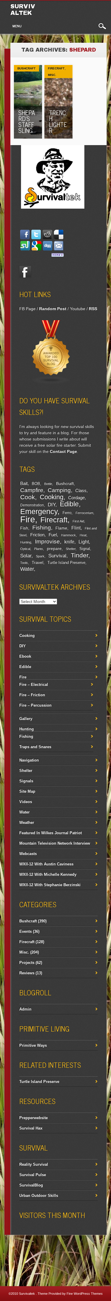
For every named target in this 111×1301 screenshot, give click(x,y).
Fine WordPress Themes (85, 1293)
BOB (36, 484)
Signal (84, 549)
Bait (24, 483)
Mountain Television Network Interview (54, 843)
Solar (25, 556)
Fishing (41, 527)
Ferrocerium (84, 513)
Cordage (76, 497)
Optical (25, 548)
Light (83, 541)
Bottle (48, 484)
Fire (27, 519)
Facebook (25, 272)
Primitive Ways (33, 1045)
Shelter (70, 548)
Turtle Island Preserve (66, 563)
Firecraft (56, 68)
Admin (25, 1009)
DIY (51, 504)
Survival (57, 556)
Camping (59, 490)
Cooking (51, 497)
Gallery (25, 718)
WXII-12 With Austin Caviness (46, 864)
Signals (26, 781)
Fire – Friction (32, 695)
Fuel (53, 534)
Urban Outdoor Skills (38, 1195)
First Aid (78, 521)
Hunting (25, 542)
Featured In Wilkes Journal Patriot (50, 833)
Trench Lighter (58, 121)
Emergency (38, 511)
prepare (54, 548)
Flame (61, 528)
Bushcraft (26, 68)
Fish (24, 528)
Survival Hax (30, 1128)
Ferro (66, 513)
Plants (38, 548)
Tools (24, 562)
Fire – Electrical (33, 684)
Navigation (29, 760)
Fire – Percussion (35, 705)
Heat (83, 535)
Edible (69, 504)
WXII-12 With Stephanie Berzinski (50, 885)
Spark (40, 556)
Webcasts (28, 853)
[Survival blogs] (51, 382)
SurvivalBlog (31, 1185)
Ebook (25, 656)
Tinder (79, 555)
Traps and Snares (35, 747)
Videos (25, 801)
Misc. (52, 75)
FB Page (27, 308)
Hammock (68, 535)
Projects (26, 962)
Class (80, 490)
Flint (76, 527)
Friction (37, 534)
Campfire (31, 490)
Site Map (27, 791)
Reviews (26, 973)
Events (25, 931)
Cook (27, 497)
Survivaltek (22, 9)
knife (69, 541)
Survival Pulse (32, 1175)
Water (27, 569)
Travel (37, 562)
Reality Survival (33, 1164)
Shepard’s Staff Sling (26, 121)
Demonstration (32, 505)
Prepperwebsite (33, 1118)
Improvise (47, 541)
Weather (26, 822)
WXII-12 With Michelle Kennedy (47, 874)
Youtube (77, 308)
